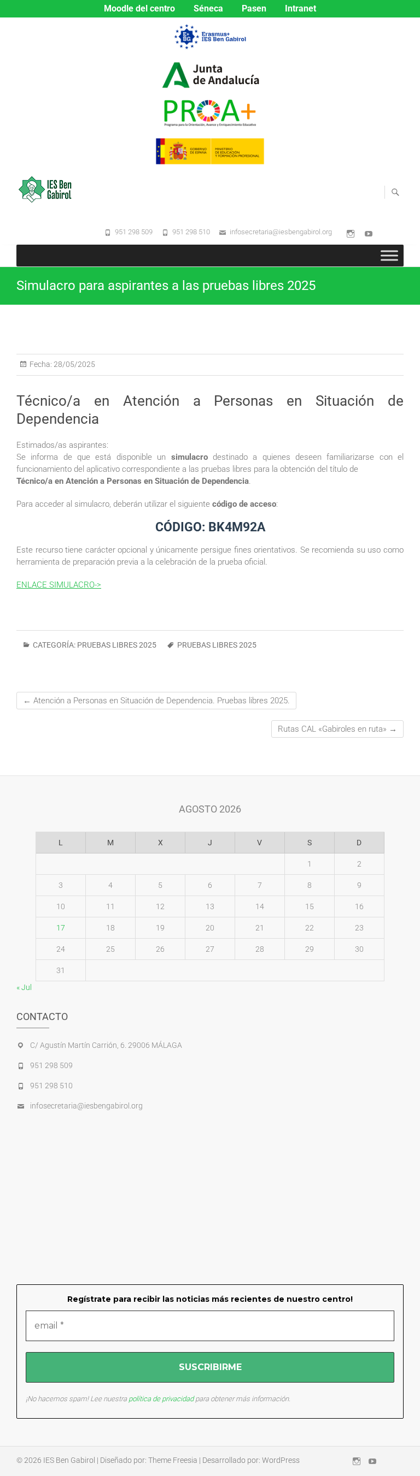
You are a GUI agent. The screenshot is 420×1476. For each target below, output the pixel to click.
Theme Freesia (172, 1460)
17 (60, 927)
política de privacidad (161, 1399)
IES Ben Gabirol (69, 1460)
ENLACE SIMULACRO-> (58, 585)
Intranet (300, 8)
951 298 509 (134, 232)
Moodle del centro (139, 8)
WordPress (281, 1460)
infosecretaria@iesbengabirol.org (281, 232)
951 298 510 (191, 232)
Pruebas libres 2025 (116, 645)
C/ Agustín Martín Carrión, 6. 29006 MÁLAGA (106, 1045)
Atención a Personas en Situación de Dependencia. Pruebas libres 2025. (156, 701)
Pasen (254, 8)
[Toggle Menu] (389, 255)
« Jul (24, 987)
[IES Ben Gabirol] (47, 189)
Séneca (208, 8)
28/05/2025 (73, 364)
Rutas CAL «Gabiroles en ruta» (337, 729)
